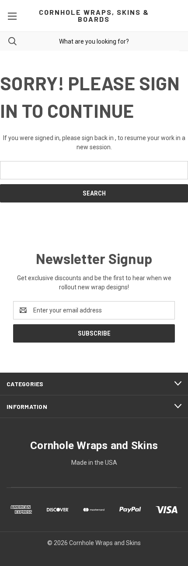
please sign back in (88, 137)
